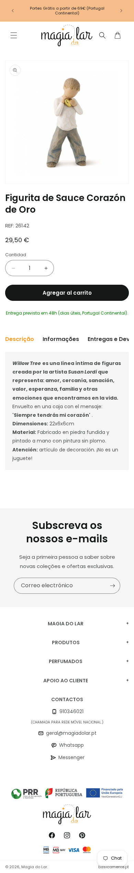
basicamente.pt (113, 867)
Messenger (71, 757)
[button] (13, 35)
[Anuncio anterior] (12, 10)
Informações (61, 339)
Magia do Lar (34, 867)
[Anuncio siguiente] (121, 10)
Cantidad (15, 254)
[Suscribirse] (112, 586)
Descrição (19, 339)
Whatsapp (71, 745)
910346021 (71, 711)
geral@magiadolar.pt (71, 733)
